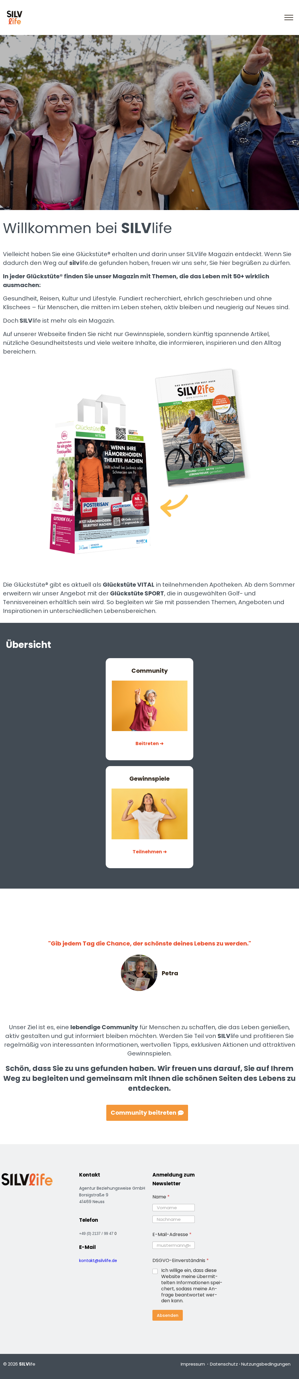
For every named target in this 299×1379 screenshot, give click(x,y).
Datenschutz (224, 1364)
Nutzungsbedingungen (266, 1364)
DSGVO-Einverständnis (180, 1260)
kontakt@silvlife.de (98, 1260)
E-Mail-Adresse (172, 1234)
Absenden (167, 1315)
